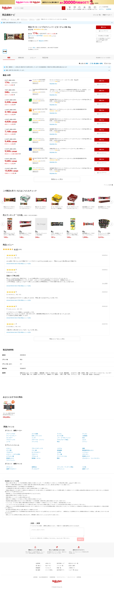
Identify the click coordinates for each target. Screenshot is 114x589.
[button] (75, 8)
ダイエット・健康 (15, 19)
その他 (38, 19)
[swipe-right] (111, 201)
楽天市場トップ (5, 19)
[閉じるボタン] (112, 22)
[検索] (63, 8)
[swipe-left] (2, 201)
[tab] (9, 58)
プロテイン (32, 19)
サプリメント (24, 19)
